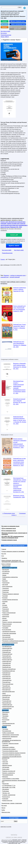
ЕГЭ (3, 556)
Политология (5, 582)
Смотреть (4, 27)
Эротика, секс (6, 793)
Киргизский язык (6, 702)
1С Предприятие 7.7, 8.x (8, 785)
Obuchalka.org (7, 839)
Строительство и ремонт (9, 749)
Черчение (5, 607)
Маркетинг (5, 714)
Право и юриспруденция (9, 612)
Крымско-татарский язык (9, 669)
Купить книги (14, 246)
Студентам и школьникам (9, 633)
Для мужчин (5, 789)
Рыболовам (5, 791)
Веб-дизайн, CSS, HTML (8, 787)
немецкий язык (5, 277)
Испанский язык (6, 650)
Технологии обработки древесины (11, 754)
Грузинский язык (6, 701)
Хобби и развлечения (8, 732)
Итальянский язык (7, 654)
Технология (5, 588)
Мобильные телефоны (8, 747)
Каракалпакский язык (8, 706)
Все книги (4, 805)
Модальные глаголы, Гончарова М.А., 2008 (19, 496)
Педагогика (5, 592)
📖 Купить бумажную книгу (17, 21)
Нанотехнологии (6, 738)
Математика (5, 569)
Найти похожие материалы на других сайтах (17, 28)
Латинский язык (6, 656)
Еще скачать (4, 24)
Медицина (5, 776)
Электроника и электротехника (10, 734)
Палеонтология (6, 625)
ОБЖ (3, 603)
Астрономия (5, 614)
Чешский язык (6, 686)
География (5, 627)
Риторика (4, 601)
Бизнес (4, 721)
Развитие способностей (8, 771)
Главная (4, 549)
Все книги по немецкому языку (10, 526)
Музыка (4, 618)
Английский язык (6, 646)
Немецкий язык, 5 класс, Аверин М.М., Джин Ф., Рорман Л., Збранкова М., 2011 (19, 327)
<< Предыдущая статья (8, 513)
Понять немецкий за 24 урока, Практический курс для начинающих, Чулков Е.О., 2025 (19, 308)
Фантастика (5, 783)
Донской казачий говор (8, 691)
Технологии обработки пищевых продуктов (13, 753)
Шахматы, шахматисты (8, 773)
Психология (5, 609)
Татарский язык (6, 663)
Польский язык (6, 682)
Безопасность (6, 796)
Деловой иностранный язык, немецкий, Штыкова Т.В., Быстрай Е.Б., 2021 (19, 401)
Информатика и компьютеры (10, 577)
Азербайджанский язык (8, 671)
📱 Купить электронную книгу (18, 24)
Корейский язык (6, 667)
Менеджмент (5, 712)
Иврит (4, 693)
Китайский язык (6, 695)
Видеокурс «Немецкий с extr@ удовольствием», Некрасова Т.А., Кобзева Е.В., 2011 (19, 366)
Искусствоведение (7, 586)
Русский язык (6, 571)
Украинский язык (6, 657)
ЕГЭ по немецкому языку (9, 530)
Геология (4, 759)
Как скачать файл (6, 250)
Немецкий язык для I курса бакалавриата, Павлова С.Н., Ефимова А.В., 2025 (19, 344)
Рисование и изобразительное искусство (13, 640)
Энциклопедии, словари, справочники (12, 803)
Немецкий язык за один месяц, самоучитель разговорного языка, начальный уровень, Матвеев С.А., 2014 (19, 462)
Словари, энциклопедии (8, 795)
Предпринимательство (8, 723)
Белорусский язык (7, 659)
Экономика (5, 716)
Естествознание (6, 629)
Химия (4, 579)
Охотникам (5, 745)
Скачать (4, 21)
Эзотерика (5, 729)
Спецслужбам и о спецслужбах (10, 778)
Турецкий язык (6, 674)
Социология (5, 590)
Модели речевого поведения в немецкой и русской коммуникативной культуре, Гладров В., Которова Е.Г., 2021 (19, 443)
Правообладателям (7, 253)
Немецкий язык (6, 652)
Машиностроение (7, 765)
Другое (3, 807)
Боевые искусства (7, 800)
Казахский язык (6, 676)
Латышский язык (6, 680)
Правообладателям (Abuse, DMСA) (6, 35)
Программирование (7, 774)
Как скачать (4, 33)
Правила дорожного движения (10, 594)
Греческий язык (6, 678)
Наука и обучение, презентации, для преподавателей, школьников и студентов (13, 561)
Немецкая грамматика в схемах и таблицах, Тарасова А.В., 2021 (19, 289)
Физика (4, 575)
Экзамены (4, 558)
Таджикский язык (6, 708)
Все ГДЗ (4, 553)
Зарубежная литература (8, 631)
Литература (5, 573)
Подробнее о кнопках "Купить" (12, 39)
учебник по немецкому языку (18, 275)
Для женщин (5, 767)
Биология (5, 580)
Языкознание (6, 699)
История (4, 605)
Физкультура (5, 616)
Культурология (6, 635)
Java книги (5, 763)
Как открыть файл (5, 31)
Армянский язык (6, 661)
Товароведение (6, 725)
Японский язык (6, 689)
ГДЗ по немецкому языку (9, 528)
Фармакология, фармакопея (10, 736)
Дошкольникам (6, 565)
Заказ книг (5, 761)
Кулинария (5, 798)
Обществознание (7, 624)
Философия (5, 610)
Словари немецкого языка (9, 540)
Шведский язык (6, 687)
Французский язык (7, 648)
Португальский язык (7, 684)
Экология (4, 620)
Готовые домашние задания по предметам (13, 551)
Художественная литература (10, 599)
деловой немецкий (15, 277)
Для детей (5, 584)
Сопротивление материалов (10, 642)
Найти (3, 810)
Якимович (6, 275)
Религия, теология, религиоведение (11, 622)
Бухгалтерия (5, 719)
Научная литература (7, 639)
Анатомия (5, 595)
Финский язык (6, 697)
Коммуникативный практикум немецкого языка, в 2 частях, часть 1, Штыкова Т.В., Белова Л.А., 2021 (19, 420)
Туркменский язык (7, 704)
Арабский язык (6, 672)
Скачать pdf (14, 235)
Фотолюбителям (6, 731)
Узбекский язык (6, 665)
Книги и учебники (6, 564)
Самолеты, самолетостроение (10, 743)
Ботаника (4, 597)
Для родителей (6, 637)
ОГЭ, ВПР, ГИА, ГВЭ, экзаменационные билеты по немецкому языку (13, 537)
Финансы (4, 717)
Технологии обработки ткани (10, 751)
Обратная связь (6, 812)
